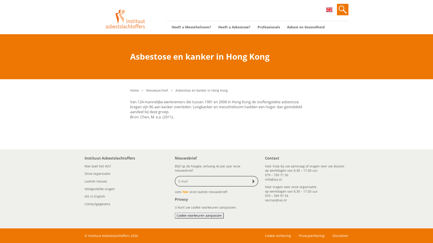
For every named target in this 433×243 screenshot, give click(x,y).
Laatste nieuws (96, 181)
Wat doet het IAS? (98, 166)
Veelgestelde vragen (100, 189)
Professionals (269, 27)
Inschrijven (255, 181)
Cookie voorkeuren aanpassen (199, 215)
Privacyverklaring (312, 236)
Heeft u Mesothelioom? (191, 27)
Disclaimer (340, 236)
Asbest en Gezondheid (306, 27)
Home (134, 90)
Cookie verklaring (278, 236)
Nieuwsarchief (157, 90)
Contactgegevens (97, 204)
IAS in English (95, 196)
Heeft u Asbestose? (234, 27)
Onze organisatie (97, 173)
